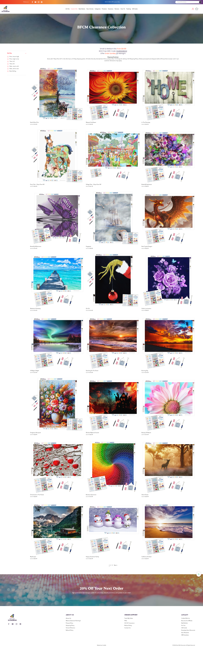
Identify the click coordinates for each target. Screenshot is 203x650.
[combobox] (89, 333)
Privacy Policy (101, 350)
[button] (198, 574)
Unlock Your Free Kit (101, 344)
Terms (104, 350)
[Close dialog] (117, 299)
